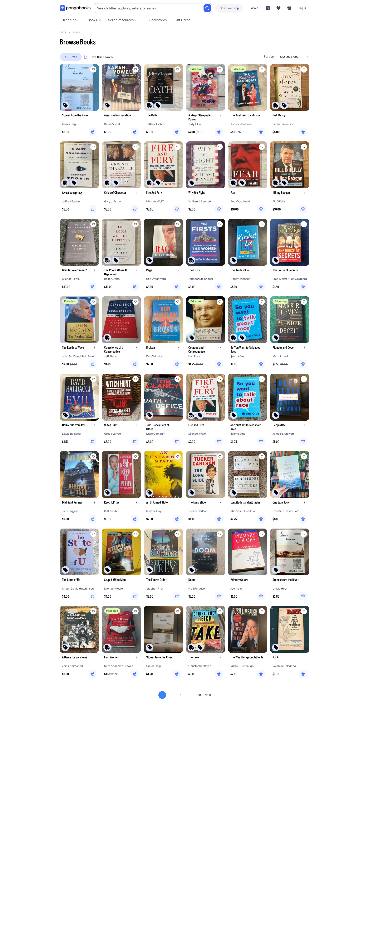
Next (207, 695)
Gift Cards (182, 20)
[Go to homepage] (75, 8)
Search (76, 32)
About (254, 8)
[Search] (207, 8)
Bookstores (158, 20)
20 (199, 695)
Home (63, 32)
